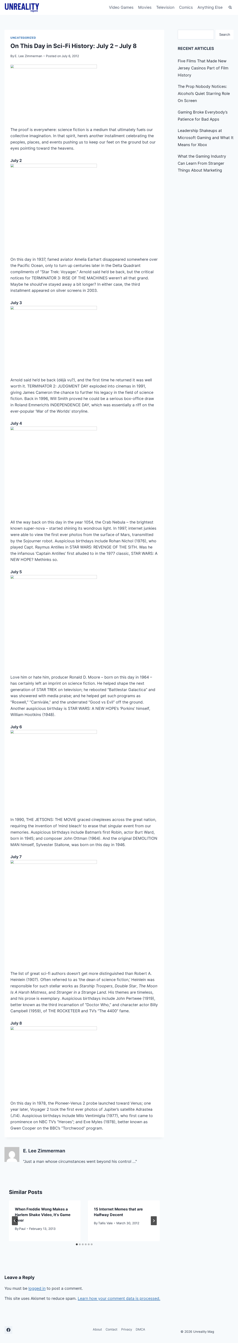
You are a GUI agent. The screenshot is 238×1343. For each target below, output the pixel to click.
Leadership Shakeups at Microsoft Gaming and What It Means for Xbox (206, 137)
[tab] (77, 1244)
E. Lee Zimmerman (28, 56)
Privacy (126, 1329)
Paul (22, 1229)
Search (224, 34)
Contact (111, 1329)
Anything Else (210, 7)
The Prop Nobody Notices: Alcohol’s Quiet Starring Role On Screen (204, 93)
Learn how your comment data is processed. (119, 1298)
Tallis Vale (105, 1223)
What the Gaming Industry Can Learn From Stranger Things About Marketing (202, 163)
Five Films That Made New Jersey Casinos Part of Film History (203, 68)
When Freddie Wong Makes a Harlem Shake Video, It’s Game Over (42, 1215)
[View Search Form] (230, 7)
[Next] (154, 1220)
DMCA (140, 1329)
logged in (37, 1288)
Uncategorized (23, 37)
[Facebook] (8, 1330)
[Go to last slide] (15, 1220)
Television (165, 7)
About (97, 1329)
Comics (186, 7)
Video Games (121, 7)
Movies (145, 7)
